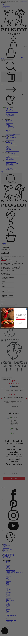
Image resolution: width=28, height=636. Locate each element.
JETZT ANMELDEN (21, 319)
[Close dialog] (26, 309)
